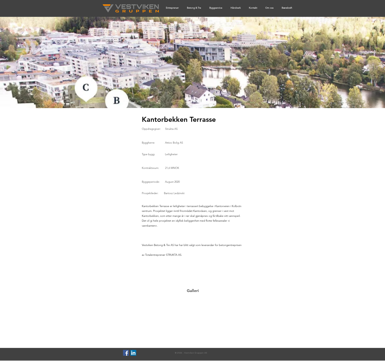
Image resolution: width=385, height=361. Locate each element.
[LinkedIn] (133, 353)
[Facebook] (126, 353)
